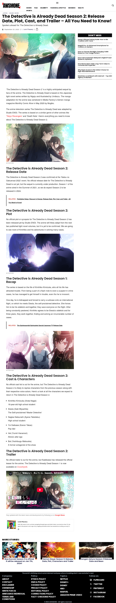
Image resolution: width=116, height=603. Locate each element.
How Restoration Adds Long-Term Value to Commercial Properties (94, 64)
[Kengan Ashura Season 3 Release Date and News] (96, 550)
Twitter (98, 584)
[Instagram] (18, 529)
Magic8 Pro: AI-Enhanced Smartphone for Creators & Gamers (93, 46)
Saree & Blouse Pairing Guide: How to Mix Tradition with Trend (93, 40)
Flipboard (99, 580)
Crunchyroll (22, 466)
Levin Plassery (28, 29)
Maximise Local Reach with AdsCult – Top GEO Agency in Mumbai (95, 76)
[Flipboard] (90, 580)
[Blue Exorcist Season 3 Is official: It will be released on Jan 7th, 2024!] (19, 550)
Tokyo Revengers (14, 116)
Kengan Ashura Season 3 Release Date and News (96, 560)
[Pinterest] (90, 588)
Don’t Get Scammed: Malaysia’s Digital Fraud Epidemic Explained (94, 58)
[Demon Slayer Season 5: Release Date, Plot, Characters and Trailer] (58, 550)
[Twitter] (90, 584)
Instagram (100, 592)
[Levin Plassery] (11, 525)
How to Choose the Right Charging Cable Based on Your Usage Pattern (93, 52)
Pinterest (99, 588)
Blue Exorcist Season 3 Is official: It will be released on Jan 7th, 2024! (19, 561)
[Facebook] (90, 596)
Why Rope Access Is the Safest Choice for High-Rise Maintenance (93, 70)
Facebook (99, 597)
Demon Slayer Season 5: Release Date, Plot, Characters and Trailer (57, 560)
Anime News (14, 13)
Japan (5, 13)
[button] (113, 5)
